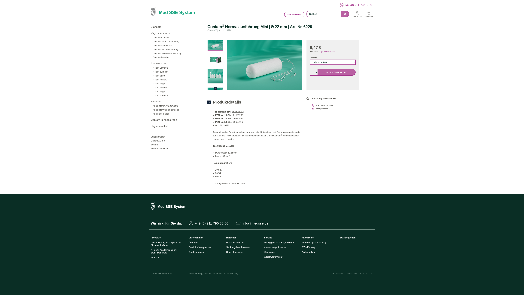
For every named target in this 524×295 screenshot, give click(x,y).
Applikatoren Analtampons (165, 106)
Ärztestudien (308, 252)
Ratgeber (231, 237)
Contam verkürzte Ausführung (167, 53)
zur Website (294, 14)
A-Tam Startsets (160, 68)
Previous (216, 42)
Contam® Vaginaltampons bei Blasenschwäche (166, 244)
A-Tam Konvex (160, 87)
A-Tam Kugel (159, 83)
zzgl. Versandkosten (327, 52)
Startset (155, 257)
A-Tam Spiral (159, 76)
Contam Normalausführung (166, 41)
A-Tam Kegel (159, 91)
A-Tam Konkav (160, 80)
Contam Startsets (161, 37)
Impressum (338, 273)
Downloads (269, 252)
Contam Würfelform (162, 45)
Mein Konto (356, 16)
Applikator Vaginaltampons (166, 110)
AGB (361, 273)
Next (216, 88)
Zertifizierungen (196, 252)
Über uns (193, 242)
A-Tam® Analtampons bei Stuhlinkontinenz (164, 251)
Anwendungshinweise (275, 247)
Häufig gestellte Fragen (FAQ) (279, 242)
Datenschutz (351, 273)
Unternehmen (196, 237)
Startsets (156, 26)
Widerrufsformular (159, 149)
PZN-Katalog (308, 247)
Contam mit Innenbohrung (165, 49)
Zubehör (156, 101)
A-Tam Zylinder (160, 72)
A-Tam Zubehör (160, 95)
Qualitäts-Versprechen (200, 247)
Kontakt (369, 273)
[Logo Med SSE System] (173, 14)
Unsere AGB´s (158, 141)
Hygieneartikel (159, 126)
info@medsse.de (255, 223)
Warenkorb (369, 16)
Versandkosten (158, 137)
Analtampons (158, 63)
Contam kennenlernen (164, 119)
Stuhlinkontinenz (234, 252)
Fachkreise (308, 237)
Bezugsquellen (347, 237)
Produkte (156, 237)
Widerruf (155, 145)
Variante (313, 58)
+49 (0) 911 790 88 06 (358, 5)
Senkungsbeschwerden (238, 247)
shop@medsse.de (323, 109)
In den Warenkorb (336, 72)
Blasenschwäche (234, 242)
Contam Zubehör (161, 57)
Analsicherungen (161, 114)
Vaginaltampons (160, 33)
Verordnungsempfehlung (314, 242)
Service (268, 237)
